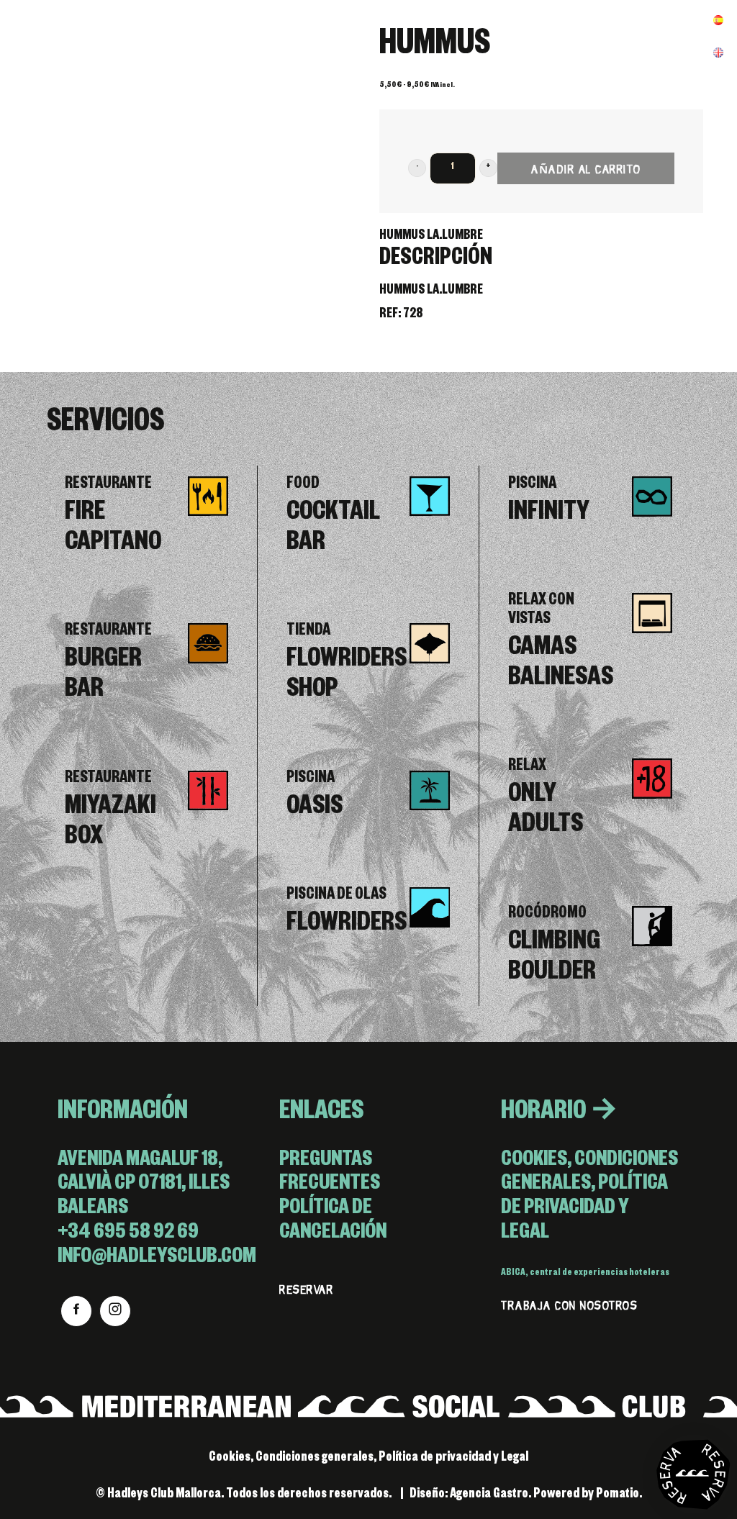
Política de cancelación (332, 1222)
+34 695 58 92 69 (128, 1234)
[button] (417, 168)
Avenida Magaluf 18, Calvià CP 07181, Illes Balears (144, 1186)
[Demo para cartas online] (83, 32)
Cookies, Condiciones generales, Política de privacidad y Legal (589, 1198)
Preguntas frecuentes (329, 1174)
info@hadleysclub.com (157, 1259)
